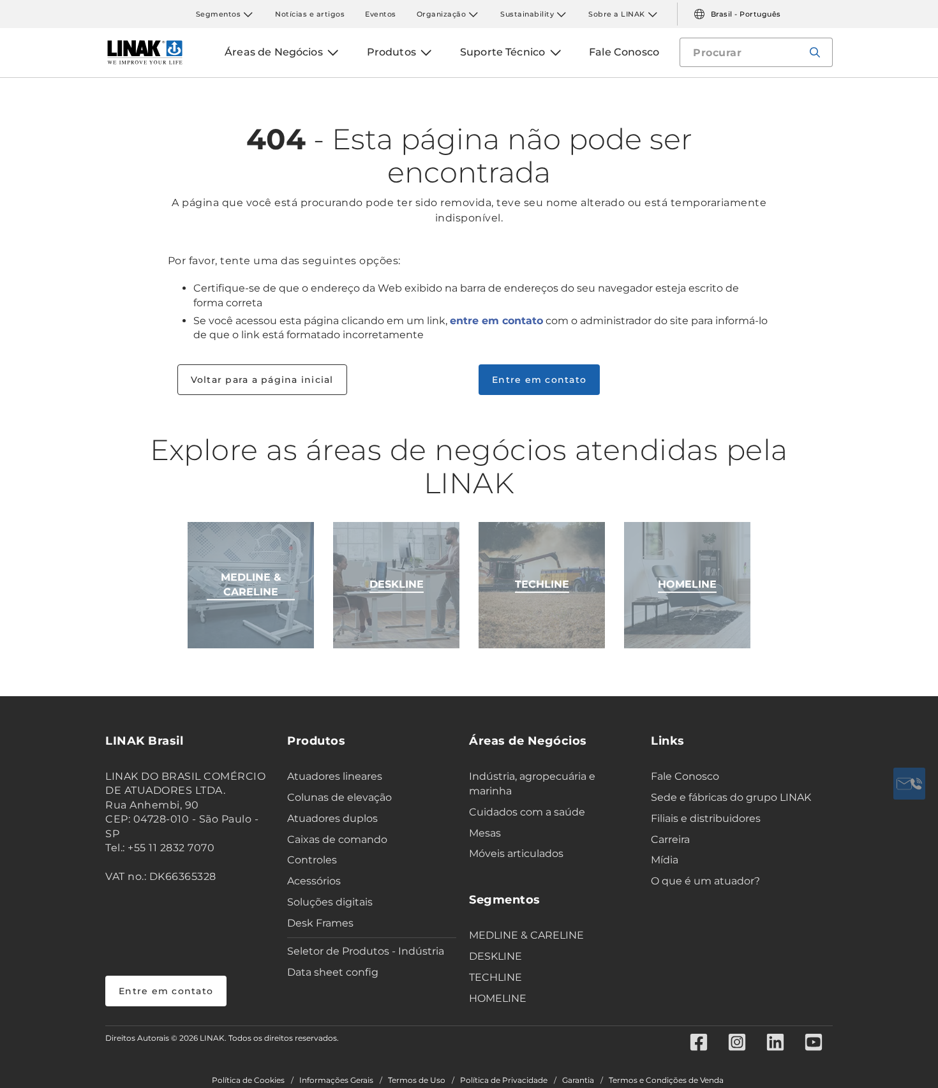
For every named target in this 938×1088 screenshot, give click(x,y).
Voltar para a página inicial (262, 379)
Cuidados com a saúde (527, 812)
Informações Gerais (336, 1080)
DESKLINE (495, 956)
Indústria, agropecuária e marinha (532, 783)
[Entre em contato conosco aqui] (909, 784)
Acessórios (314, 881)
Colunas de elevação (339, 797)
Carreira (670, 839)
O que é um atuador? (705, 881)
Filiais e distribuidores (706, 818)
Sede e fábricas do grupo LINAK (731, 797)
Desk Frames (320, 923)
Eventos (380, 14)
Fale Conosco (685, 776)
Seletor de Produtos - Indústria (365, 951)
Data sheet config (332, 972)
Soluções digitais (330, 902)
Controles (312, 860)
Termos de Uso (416, 1080)
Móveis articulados (516, 853)
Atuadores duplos (332, 818)
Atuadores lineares (334, 776)
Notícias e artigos (310, 14)
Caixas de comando (337, 839)
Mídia (664, 860)
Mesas (485, 833)
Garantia (578, 1080)
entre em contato (496, 321)
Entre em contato (539, 379)
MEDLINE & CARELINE (526, 935)
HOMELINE (497, 998)
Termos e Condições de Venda (666, 1080)
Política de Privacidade (503, 1080)
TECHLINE (495, 977)
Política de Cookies (248, 1080)
